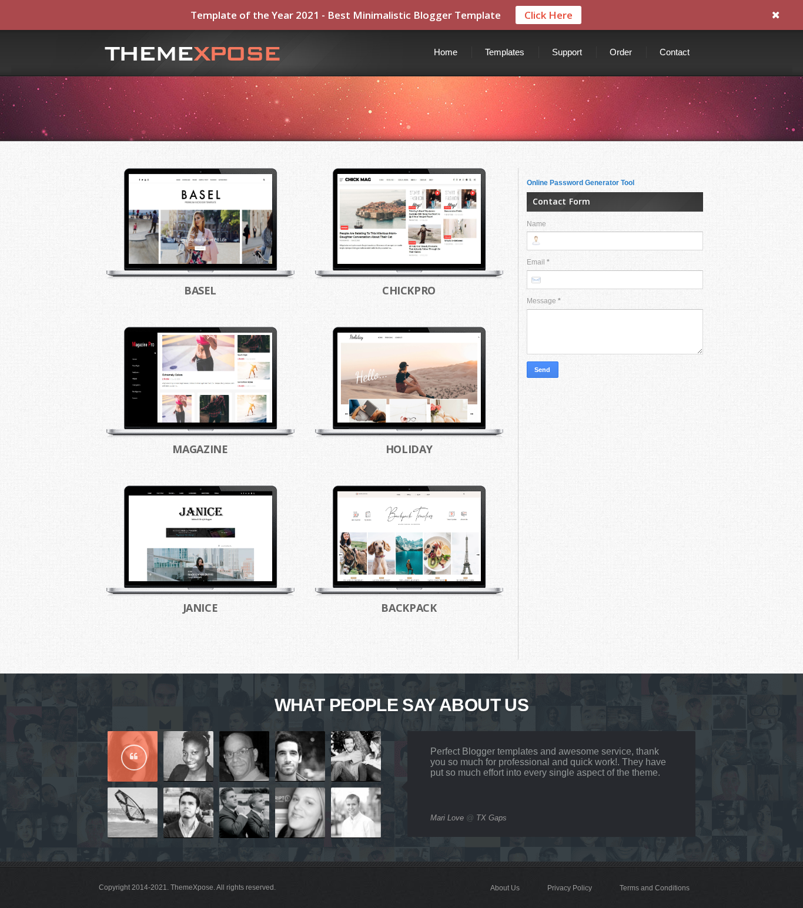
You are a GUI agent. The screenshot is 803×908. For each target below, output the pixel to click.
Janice (200, 608)
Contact (675, 52)
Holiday (409, 449)
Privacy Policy (569, 888)
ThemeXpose (191, 887)
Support (567, 52)
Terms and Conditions (655, 888)
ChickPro (409, 290)
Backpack (408, 608)
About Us (505, 888)
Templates (504, 52)
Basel (200, 290)
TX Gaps (491, 817)
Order (621, 52)
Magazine (199, 449)
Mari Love (447, 817)
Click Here (548, 15)
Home (445, 52)
